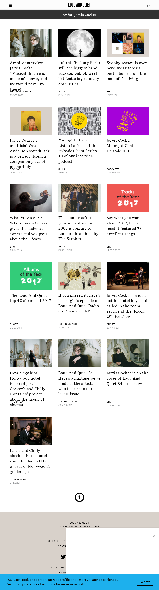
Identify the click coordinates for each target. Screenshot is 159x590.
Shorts (53, 541)
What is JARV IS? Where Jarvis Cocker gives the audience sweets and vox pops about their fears (29, 228)
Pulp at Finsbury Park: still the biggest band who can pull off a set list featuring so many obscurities (79, 73)
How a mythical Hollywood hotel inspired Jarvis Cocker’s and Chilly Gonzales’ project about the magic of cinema (27, 388)
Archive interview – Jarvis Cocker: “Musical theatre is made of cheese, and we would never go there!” (28, 75)
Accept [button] (145, 582)
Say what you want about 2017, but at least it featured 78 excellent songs (124, 225)
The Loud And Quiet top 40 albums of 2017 (30, 298)
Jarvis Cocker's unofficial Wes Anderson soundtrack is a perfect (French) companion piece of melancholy (30, 153)
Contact (63, 546)
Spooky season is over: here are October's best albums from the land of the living (128, 70)
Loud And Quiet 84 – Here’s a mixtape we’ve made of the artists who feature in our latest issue (79, 383)
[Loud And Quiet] (79, 5)
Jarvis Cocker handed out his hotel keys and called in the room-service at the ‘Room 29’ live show (127, 306)
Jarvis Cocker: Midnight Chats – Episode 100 (123, 145)
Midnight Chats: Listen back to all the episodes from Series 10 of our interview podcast (78, 150)
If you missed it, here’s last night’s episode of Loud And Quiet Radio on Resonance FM (79, 302)
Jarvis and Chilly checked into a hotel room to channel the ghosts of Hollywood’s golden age (30, 461)
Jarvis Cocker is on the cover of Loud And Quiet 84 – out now (127, 378)
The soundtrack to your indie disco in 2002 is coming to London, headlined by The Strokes (78, 228)
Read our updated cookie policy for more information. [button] (48, 584)
